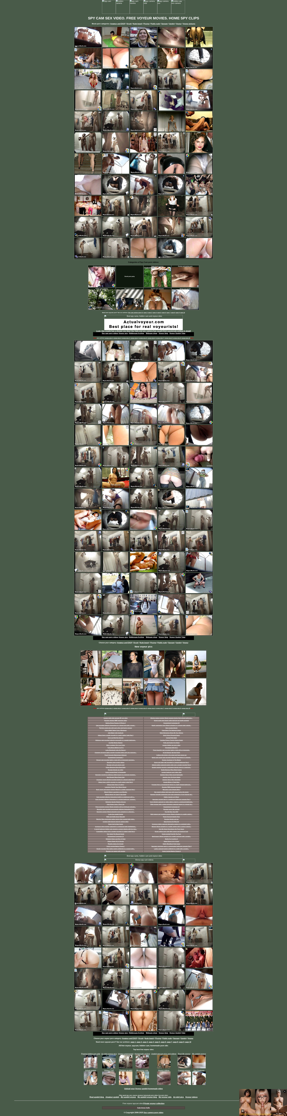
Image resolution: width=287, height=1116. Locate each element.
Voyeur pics (123, 333)
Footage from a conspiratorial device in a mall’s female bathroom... (171, 784)
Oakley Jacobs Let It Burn (171, 797)
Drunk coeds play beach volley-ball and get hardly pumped (171, 720)
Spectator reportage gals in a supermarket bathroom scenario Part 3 (171, 846)
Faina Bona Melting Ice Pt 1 (116, 747)
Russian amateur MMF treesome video (115, 720)
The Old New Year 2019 (171, 811)
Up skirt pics (178, 1097)
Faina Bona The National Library (171, 730)
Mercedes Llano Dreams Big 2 (171, 789)
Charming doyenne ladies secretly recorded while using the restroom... (116, 752)
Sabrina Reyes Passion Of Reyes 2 (115, 723)
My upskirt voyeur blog (147, 1097)
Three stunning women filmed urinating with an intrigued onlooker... (115, 807)
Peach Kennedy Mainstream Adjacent (116, 755)
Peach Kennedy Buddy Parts (171, 816)
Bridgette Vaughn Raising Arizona (116, 802)
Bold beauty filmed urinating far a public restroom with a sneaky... (171, 836)
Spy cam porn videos (110, 333)
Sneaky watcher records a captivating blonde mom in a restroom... (171, 767)
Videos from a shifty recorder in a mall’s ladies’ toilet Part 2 (115, 782)
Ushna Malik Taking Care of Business (116, 730)
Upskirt (172, 24)
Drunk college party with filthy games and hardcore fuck (171, 831)
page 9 (178, 312)
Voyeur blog (163, 333)
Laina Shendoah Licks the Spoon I (115, 750)
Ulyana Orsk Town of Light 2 (115, 784)
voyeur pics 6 (151, 338)
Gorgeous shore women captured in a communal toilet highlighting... (115, 826)
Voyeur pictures (189, 24)
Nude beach (137, 24)
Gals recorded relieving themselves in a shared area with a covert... (115, 725)
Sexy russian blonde (171, 728)
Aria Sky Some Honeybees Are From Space (171, 829)
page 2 (145, 312)
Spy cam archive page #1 (135, 312)
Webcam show (151, 333)
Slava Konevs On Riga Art (171, 821)
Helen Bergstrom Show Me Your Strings (171, 733)
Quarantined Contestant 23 (116, 836)
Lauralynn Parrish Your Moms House (115, 787)
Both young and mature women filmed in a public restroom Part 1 (115, 789)
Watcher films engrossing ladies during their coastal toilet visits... (115, 819)
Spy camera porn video (153, 1113)
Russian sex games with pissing (115, 851)
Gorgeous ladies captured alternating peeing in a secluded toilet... (171, 824)
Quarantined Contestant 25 (171, 723)
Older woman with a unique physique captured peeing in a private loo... (171, 804)
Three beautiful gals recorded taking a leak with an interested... (171, 750)
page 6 (164, 312)
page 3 (150, 312)
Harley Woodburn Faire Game (171, 844)
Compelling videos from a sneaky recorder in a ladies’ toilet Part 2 (115, 831)
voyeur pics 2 (117, 338)
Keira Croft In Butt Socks (115, 824)
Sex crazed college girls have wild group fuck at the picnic (171, 792)
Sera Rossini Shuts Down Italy (116, 777)
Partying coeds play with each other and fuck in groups (115, 728)
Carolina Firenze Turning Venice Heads (171, 740)
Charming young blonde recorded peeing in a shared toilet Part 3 (115, 779)
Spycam (164, 24)
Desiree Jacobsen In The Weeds (171, 760)
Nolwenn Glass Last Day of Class (115, 839)
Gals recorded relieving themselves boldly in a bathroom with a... (115, 797)
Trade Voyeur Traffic (143, 1108)
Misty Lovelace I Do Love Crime (115, 745)
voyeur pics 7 (160, 338)
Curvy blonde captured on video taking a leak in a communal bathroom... (171, 802)
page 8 (173, 312)
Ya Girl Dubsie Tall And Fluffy (171, 752)
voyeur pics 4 (134, 338)
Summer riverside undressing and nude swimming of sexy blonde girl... (171, 794)
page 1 (133, 1042)
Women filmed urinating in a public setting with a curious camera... (171, 826)
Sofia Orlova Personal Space (171, 735)
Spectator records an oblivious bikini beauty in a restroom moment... (115, 774)
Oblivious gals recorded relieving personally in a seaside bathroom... (115, 740)
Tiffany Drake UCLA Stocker (115, 841)
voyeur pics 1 (109, 338)
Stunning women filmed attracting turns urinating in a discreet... (116, 811)
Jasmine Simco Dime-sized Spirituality (171, 774)
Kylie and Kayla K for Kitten (171, 742)
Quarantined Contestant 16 (171, 807)
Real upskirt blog (97, 1097)
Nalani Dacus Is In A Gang (171, 841)
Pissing (146, 24)
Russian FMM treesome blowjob (171, 787)
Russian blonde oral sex (171, 819)
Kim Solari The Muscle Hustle (115, 834)
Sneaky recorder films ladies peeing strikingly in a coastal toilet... (116, 848)
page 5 (159, 312)
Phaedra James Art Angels (115, 844)
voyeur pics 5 (143, 338)
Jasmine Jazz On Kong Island (171, 777)
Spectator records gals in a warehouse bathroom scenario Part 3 (171, 799)
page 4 (155, 312)
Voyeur (179, 24)
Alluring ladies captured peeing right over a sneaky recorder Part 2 (171, 765)
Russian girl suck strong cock (115, 765)
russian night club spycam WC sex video (116, 718)
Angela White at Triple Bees (171, 782)
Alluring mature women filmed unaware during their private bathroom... (171, 718)
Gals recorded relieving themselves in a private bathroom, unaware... (115, 799)
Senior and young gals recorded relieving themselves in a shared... (171, 757)
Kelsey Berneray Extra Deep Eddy (115, 767)
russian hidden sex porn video (171, 745)
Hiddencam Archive (136, 333)
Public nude (155, 24)
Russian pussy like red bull (171, 809)
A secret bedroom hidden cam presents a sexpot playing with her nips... (115, 829)
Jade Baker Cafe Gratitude (115, 733)
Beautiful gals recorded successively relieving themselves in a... (115, 809)
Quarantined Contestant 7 (115, 757)
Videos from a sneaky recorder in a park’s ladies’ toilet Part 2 (115, 735)
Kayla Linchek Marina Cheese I (116, 846)
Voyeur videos (191, 1097)
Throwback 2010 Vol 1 (171, 747)
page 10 (182, 312)
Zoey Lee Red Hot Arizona (115, 737)
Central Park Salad (171, 737)
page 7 (168, 312)
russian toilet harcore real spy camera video (115, 821)
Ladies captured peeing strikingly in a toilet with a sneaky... (171, 848)
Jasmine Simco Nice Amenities (171, 779)
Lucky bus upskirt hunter (115, 814)
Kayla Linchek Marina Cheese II (171, 851)
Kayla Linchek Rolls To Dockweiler (115, 772)
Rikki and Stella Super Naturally (115, 816)
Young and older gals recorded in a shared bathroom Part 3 (171, 762)
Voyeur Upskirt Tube (177, 333)
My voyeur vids (165, 1097)
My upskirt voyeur (128, 1097)
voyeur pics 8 (168, 338)
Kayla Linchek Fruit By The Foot (171, 834)
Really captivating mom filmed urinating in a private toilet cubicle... (171, 725)
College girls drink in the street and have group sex (171, 755)
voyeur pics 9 (177, 338)
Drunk (129, 24)
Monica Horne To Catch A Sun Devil (115, 794)
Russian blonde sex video (115, 770)
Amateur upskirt (112, 1097)
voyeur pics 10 (186, 338)
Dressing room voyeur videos (115, 762)
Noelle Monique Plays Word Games (171, 770)
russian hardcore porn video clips (171, 772)
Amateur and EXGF (117, 24)
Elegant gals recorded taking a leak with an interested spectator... (115, 760)
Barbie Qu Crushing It (171, 839)
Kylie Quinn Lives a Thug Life (115, 804)
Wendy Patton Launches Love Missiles (115, 792)
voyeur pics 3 (126, 338)
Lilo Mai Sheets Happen (116, 742)
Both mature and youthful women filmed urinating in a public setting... (171, 814)
